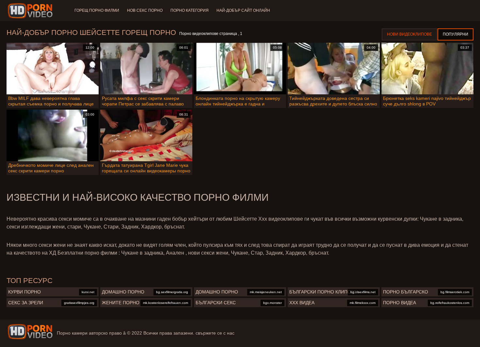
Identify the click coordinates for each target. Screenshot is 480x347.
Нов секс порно (145, 10)
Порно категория (189, 10)
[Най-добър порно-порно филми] (31, 11)
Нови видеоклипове (409, 34)
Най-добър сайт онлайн (243, 10)
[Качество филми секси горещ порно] (30, 331)
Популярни (455, 34)
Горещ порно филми (96, 10)
